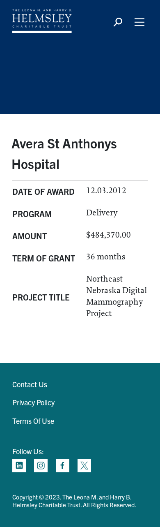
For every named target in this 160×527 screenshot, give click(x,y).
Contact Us (29, 384)
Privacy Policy (33, 402)
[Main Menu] (139, 22)
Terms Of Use (33, 420)
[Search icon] (117, 22)
